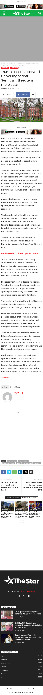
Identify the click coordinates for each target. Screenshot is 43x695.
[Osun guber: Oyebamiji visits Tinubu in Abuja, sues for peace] (7, 615)
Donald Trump (23, 461)
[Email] (25, 472)
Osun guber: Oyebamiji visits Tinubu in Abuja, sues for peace (28, 612)
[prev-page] (20, 521)
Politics (4, 667)
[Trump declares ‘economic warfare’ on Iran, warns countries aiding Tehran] (35, 506)
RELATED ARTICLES (13, 498)
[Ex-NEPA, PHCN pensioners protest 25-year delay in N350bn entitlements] (7, 626)
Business (4, 670)
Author (5, 387)
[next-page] (23, 521)
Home (3, 63)
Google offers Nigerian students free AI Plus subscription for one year (7, 514)
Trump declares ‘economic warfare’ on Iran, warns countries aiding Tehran (35, 514)
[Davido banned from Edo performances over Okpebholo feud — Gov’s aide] (7, 638)
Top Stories (5, 663)
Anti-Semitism (12, 461)
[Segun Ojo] (7, 397)
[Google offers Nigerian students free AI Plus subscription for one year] (7, 506)
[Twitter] (9, 472)
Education (10, 63)
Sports (3, 674)
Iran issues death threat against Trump (19, 253)
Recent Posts (15, 387)
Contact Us (32, 689)
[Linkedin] (20, 472)
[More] (33, 94)
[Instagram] (19, 596)
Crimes (4, 660)
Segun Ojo (6, 88)
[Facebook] (3, 472)
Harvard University (8, 463)
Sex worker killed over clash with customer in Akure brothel (9, 486)
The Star (5, 377)
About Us (10, 689)
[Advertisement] (21, 39)
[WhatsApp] (14, 472)
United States (27, 463)
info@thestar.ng (27, 591)
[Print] (31, 472)
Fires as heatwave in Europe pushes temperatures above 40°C (32, 486)
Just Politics (14, 67)
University (37, 463)
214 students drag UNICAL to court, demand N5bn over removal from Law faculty (21, 514)
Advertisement (21, 689)
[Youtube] (29, 596)
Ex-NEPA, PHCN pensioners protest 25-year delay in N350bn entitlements (28, 625)
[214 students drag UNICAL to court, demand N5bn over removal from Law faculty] (21, 506)
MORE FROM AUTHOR (29, 498)
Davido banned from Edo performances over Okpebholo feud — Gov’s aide (28, 637)
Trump (18, 463)
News (3, 656)
